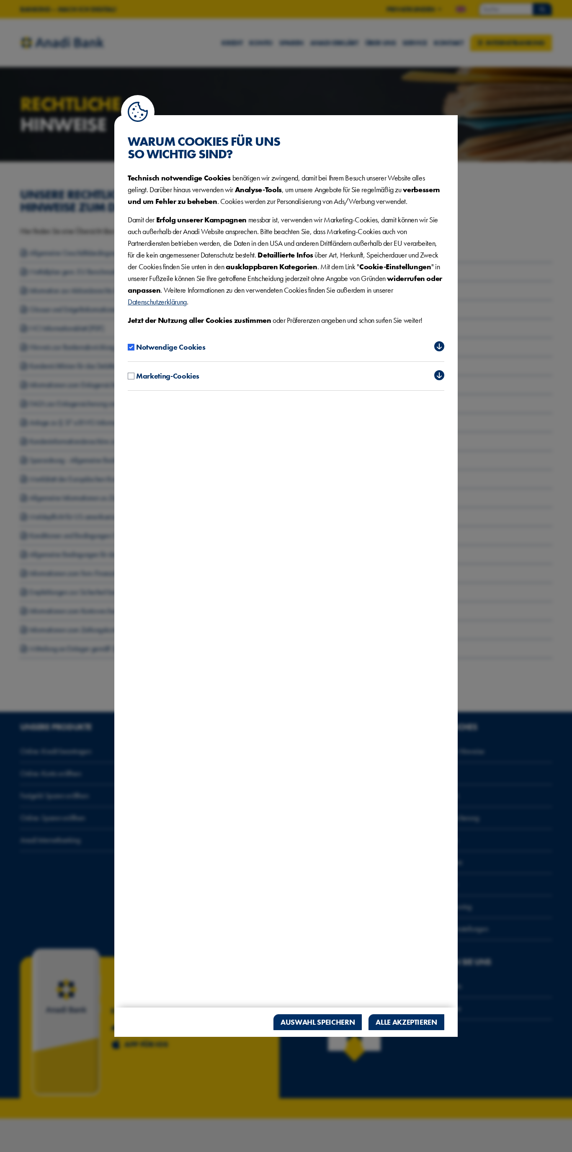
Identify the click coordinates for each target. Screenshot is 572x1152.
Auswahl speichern (318, 1022)
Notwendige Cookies (171, 347)
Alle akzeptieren (406, 1022)
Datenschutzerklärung (157, 302)
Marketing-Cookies (167, 376)
